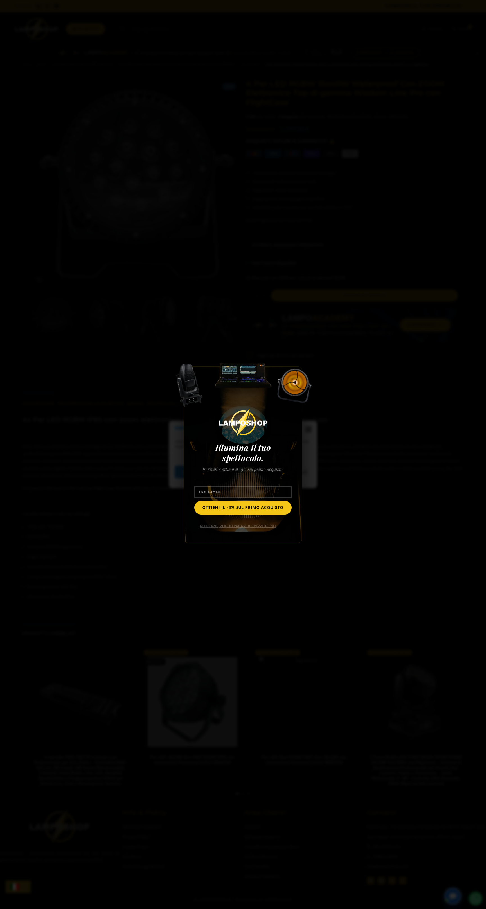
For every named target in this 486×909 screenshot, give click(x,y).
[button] (308, 429)
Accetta (192, 472)
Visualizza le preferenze (280, 472)
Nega (229, 472)
